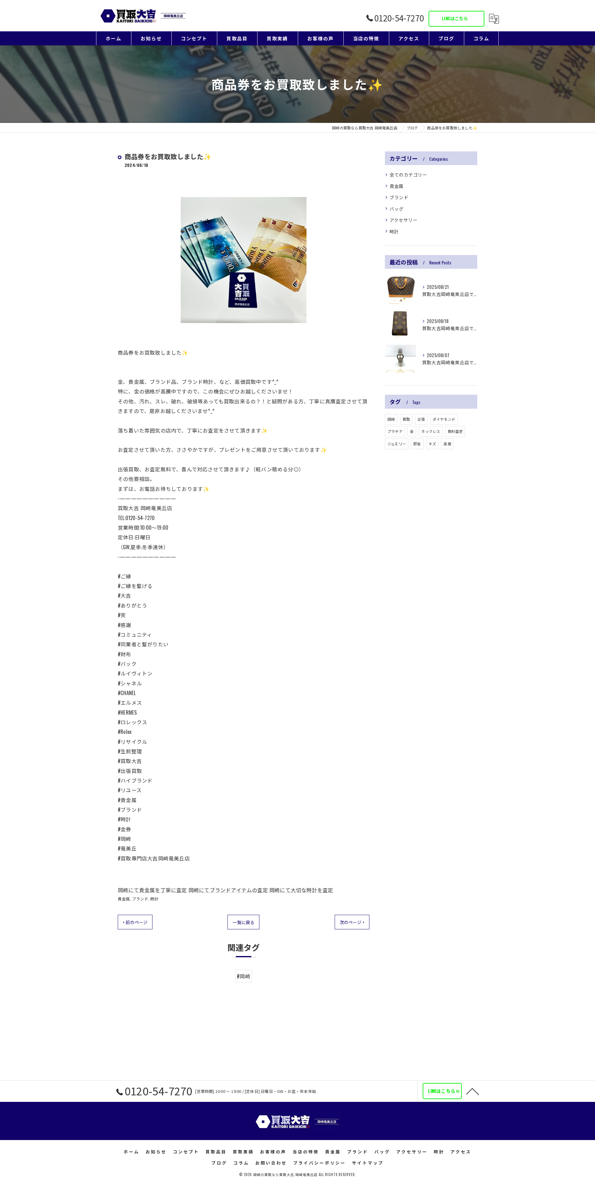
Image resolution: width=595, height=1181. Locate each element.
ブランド (140, 899)
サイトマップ (368, 1163)
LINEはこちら (455, 18)
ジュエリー (396, 443)
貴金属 (124, 899)
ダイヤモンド (444, 419)
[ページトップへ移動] (472, 1091)
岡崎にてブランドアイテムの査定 (228, 890)
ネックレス (430, 431)
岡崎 (391, 419)
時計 (154, 899)
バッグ (397, 208)
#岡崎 (243, 976)
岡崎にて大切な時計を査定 (301, 890)
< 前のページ (135, 922)
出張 (421, 419)
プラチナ (395, 431)
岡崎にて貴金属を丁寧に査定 (152, 890)
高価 (447, 443)
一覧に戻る (243, 922)
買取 (406, 419)
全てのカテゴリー (408, 174)
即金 (417, 443)
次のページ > (352, 922)
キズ (432, 443)
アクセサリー (403, 220)
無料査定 (455, 431)
